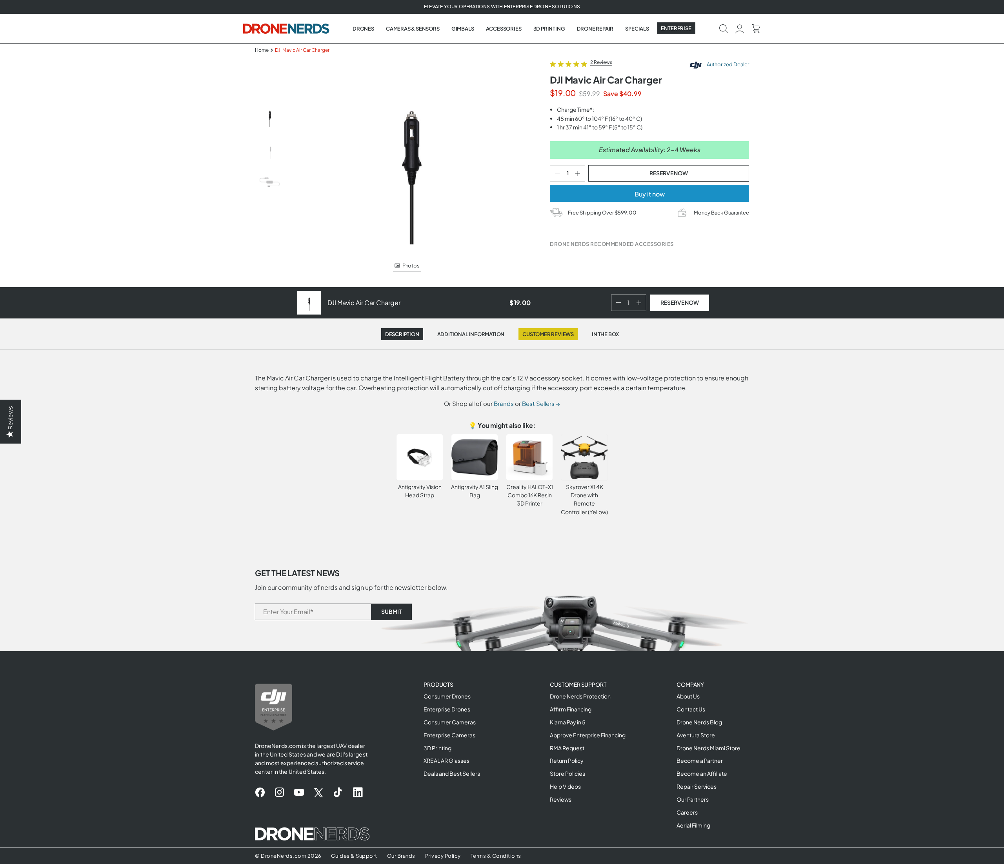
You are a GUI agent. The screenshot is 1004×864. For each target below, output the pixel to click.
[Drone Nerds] (287, 28)
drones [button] (363, 28)
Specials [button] (637, 28)
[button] (723, 28)
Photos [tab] (411, 265)
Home (262, 50)
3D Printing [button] (549, 28)
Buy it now (650, 194)
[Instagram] (279, 792)
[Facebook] (260, 792)
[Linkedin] (358, 792)
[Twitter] (318, 792)
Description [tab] (402, 334)
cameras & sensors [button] (413, 28)
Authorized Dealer (727, 64)
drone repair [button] (595, 28)
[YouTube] (299, 792)
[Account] (739, 28)
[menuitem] (363, 28)
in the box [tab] (605, 334)
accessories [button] (504, 28)
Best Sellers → (541, 403)
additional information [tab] (471, 334)
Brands (504, 403)
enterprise (676, 28)
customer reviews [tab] (548, 334)
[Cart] (756, 28)
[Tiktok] (338, 792)
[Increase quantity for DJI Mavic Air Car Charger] (579, 173)
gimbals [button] (462, 28)
